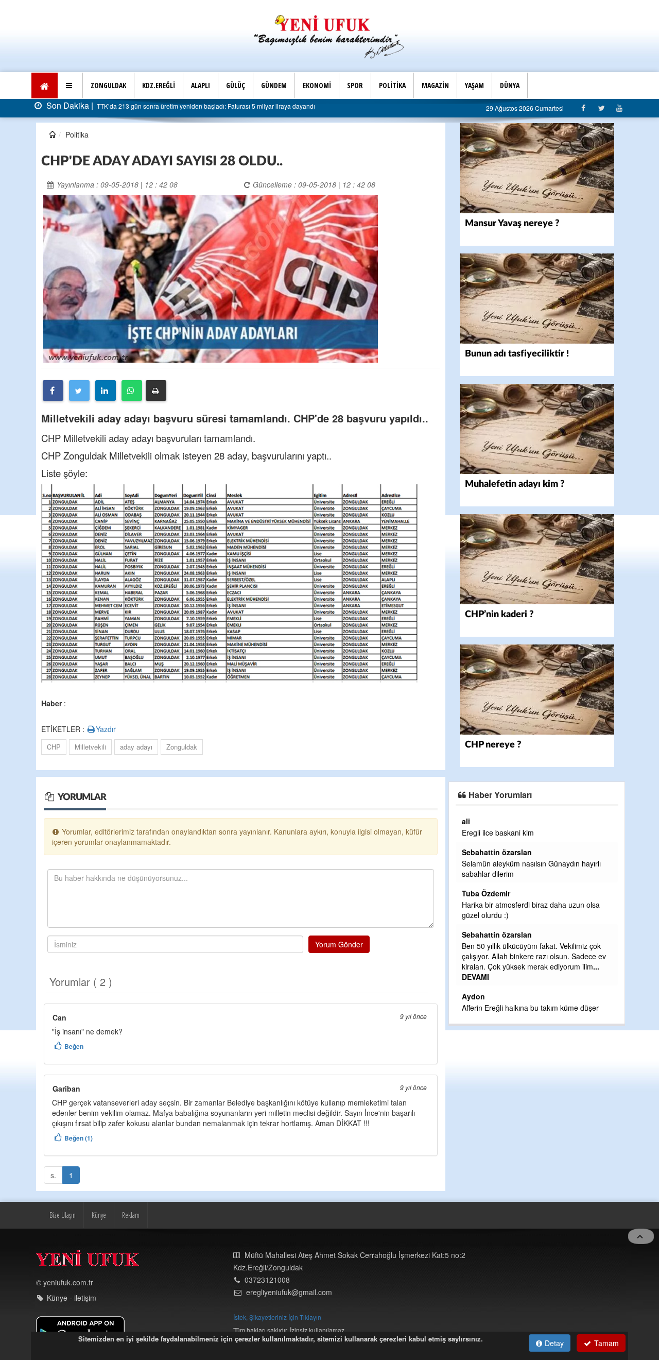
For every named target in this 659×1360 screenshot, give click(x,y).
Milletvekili (90, 747)
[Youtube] (619, 108)
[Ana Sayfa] (329, 35)
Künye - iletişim (71, 1298)
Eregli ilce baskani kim (498, 832)
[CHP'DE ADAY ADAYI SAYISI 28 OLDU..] (210, 278)
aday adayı (136, 747)
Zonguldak (181, 747)
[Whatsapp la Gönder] (132, 390)
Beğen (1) (78, 1138)
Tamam (605, 1343)
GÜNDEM (274, 85)
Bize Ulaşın (62, 1215)
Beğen (73, 1046)
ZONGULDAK (108, 85)
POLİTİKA (392, 85)
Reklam (131, 1215)
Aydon (473, 996)
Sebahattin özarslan (497, 852)
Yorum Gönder (339, 944)
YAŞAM (474, 85)
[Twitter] (601, 108)
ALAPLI (200, 85)
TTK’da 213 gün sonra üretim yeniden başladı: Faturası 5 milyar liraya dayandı (205, 105)
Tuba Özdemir (486, 893)
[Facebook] (583, 108)
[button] (70, 85)
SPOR (355, 85)
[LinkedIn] (105, 390)
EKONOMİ (317, 85)
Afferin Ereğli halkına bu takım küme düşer (530, 1007)
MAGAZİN (435, 85)
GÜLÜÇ (235, 85)
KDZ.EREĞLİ (158, 85)
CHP (54, 747)
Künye (99, 1215)
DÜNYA (509, 85)
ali (466, 821)
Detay (553, 1343)
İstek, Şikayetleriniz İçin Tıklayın (277, 1317)
